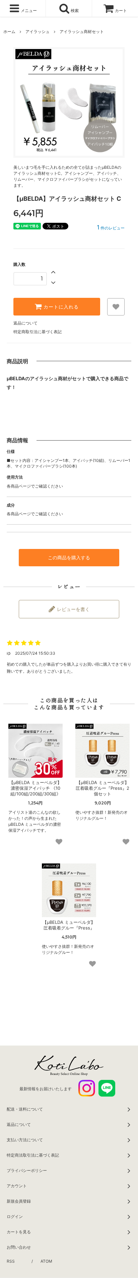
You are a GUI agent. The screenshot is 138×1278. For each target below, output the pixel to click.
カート (121, 10)
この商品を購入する (69, 557)
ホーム (9, 31)
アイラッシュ (37, 31)
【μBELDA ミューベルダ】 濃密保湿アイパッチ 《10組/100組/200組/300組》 (35, 788)
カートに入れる (60, 307)
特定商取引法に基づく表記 (37, 331)
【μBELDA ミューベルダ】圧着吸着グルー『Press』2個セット (102, 788)
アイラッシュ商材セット (82, 31)
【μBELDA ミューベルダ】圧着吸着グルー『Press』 (69, 924)
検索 (74, 10)
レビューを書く (73, 609)
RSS (11, 1261)
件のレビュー (111, 227)
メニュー (28, 10)
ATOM (46, 1261)
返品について (25, 323)
